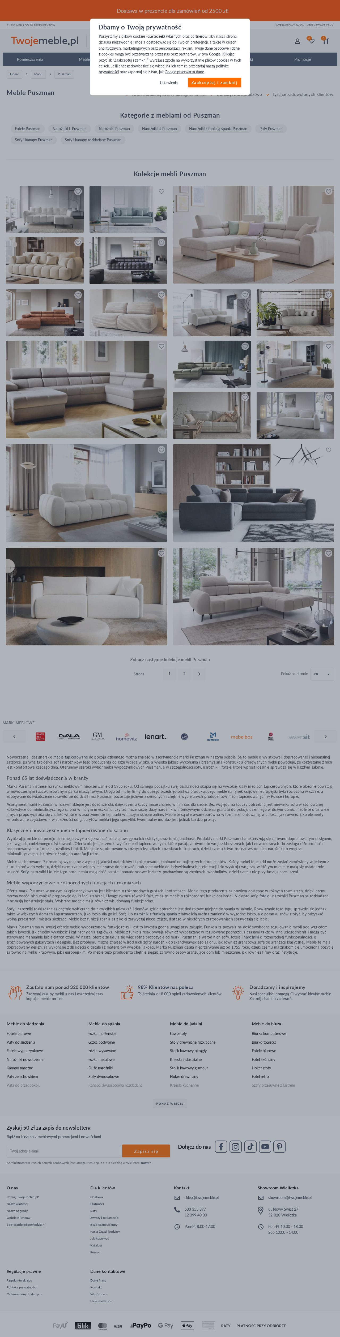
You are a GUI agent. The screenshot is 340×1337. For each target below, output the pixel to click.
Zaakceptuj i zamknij (215, 82)
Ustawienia (169, 82)
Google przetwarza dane (184, 72)
